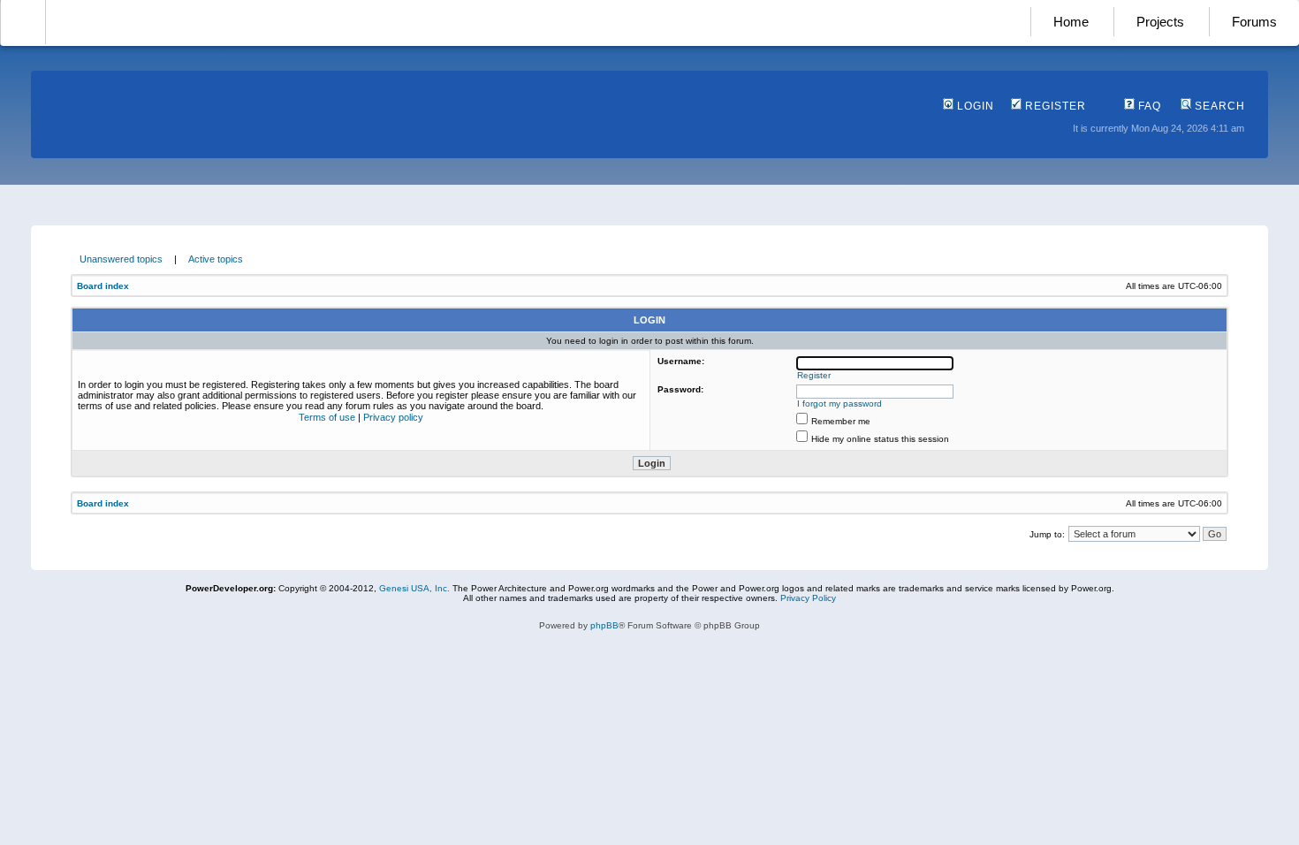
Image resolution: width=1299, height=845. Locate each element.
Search (1218, 106)
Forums (1254, 21)
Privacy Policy (808, 598)
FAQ (1148, 106)
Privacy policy (393, 417)
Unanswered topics (121, 259)
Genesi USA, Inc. (414, 588)
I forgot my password (839, 403)
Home (1071, 21)
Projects (1160, 21)
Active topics (215, 259)
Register (1054, 106)
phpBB (604, 625)
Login (973, 106)
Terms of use (327, 417)
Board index (103, 286)
